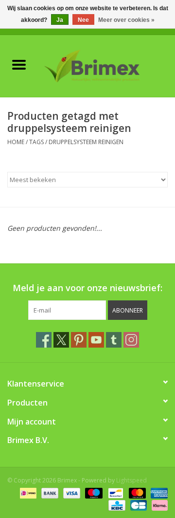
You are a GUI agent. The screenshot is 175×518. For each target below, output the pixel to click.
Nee (83, 20)
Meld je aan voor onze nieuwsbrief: (87, 288)
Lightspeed (131, 480)
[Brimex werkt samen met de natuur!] (106, 65)
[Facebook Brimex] (44, 340)
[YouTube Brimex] (96, 340)
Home (15, 142)
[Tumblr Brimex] (114, 340)
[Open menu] (19, 64)
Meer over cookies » (126, 20)
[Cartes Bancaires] (137, 504)
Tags (36, 142)
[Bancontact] (114, 492)
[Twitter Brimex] (61, 340)
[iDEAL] (27, 492)
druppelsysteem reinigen (86, 142)
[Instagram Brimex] (131, 340)
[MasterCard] (136, 492)
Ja (59, 20)
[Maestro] (93, 492)
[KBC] (115, 504)
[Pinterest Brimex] (79, 340)
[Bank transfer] (49, 492)
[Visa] (71, 492)
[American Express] (157, 492)
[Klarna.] (158, 504)
